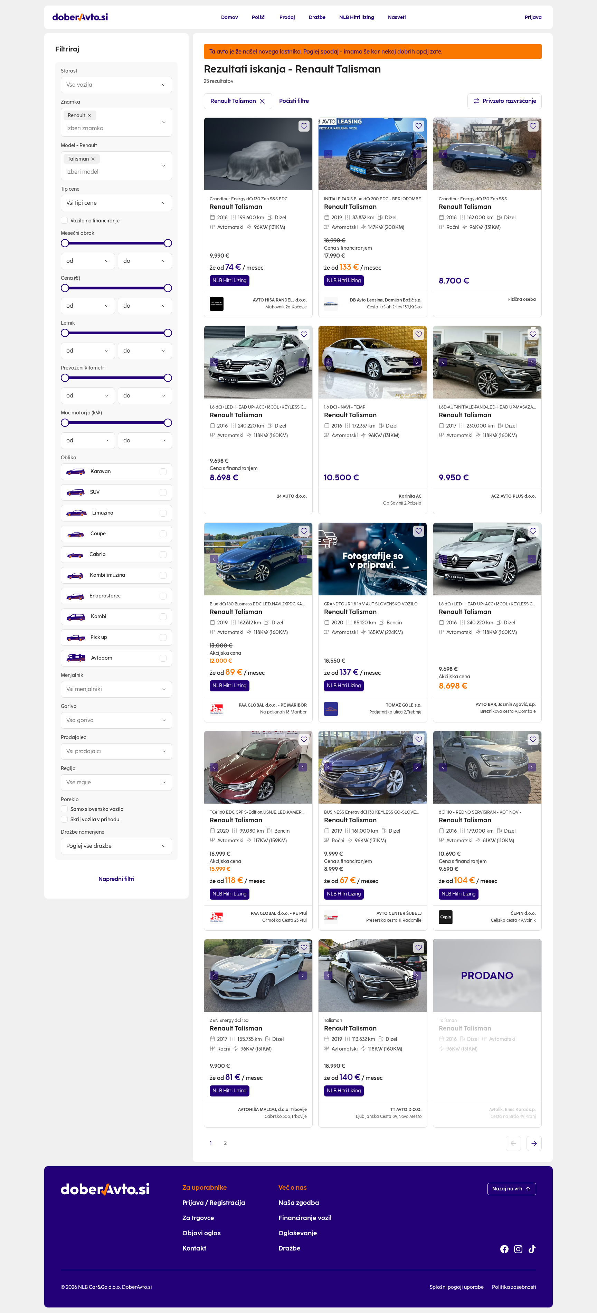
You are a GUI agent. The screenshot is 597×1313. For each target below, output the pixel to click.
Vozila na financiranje (95, 221)
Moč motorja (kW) (81, 413)
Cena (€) (70, 278)
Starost (69, 71)
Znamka (70, 102)
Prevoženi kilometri (83, 368)
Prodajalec (73, 737)
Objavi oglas (201, 1233)
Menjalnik (72, 675)
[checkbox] (64, 220)
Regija (68, 768)
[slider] (65, 243)
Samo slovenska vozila (97, 809)
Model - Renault (79, 145)
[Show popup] (164, 85)
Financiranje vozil (305, 1218)
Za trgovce (198, 1218)
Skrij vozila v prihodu (94, 820)
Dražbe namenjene (82, 832)
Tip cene (70, 189)
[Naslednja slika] (417, 154)
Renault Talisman (233, 101)
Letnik (68, 323)
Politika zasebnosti (514, 1287)
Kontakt (194, 1248)
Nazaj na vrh (507, 1189)
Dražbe (289, 1248)
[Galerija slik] (373, 154)
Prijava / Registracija (213, 1203)
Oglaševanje (297, 1233)
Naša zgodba (298, 1203)
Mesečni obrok (77, 233)
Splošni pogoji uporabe (457, 1287)
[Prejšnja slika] (328, 154)
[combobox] (109, 84)
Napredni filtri (116, 879)
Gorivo (69, 706)
